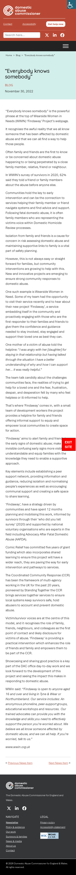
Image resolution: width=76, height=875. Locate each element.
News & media (14, 841)
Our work (11, 831)
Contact (7, 24)
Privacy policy (47, 822)
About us (11, 845)
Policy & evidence (15, 827)
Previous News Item (20, 763)
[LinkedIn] (55, 35)
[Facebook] (62, 35)
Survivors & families (16, 836)
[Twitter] (47, 35)
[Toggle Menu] (66, 46)
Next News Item (58, 763)
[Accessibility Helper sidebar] (71, 4)
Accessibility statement (52, 827)
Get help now (55, 24)
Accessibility (29, 24)
